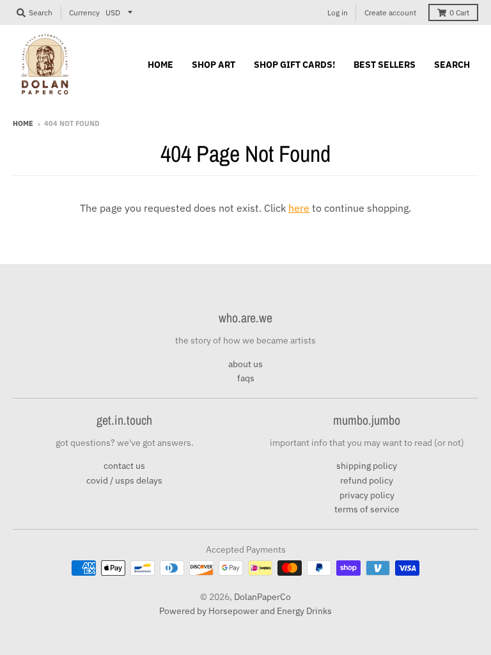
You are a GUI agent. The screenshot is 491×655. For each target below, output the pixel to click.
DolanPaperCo (262, 597)
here (298, 207)
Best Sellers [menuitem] (385, 64)
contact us (124, 465)
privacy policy (366, 495)
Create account (390, 12)
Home (23, 123)
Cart (459, 12)
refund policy (366, 480)
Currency (84, 12)
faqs (245, 378)
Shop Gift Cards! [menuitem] (294, 64)
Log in (337, 12)
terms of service (367, 509)
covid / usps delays (124, 480)
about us (245, 364)
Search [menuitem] (452, 64)
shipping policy (366, 465)
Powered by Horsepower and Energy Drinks (245, 611)
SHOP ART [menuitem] (213, 64)
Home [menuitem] (160, 64)
